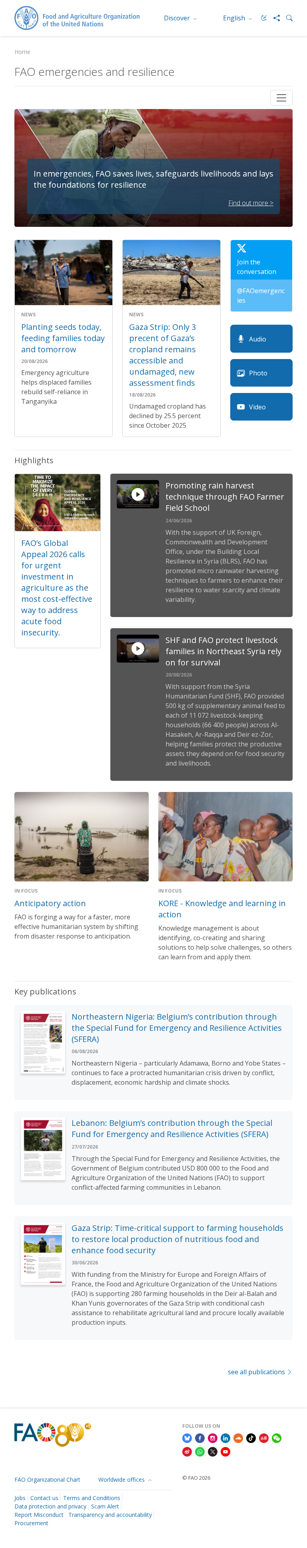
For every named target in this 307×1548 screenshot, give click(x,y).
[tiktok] (251, 1437)
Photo (258, 373)
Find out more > (250, 202)
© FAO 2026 (196, 1477)
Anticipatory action (50, 903)
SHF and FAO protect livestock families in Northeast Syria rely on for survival (223, 651)
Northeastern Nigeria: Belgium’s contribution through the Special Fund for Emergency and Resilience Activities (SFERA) (177, 1027)
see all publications (256, 1371)
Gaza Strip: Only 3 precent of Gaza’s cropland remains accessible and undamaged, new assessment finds (162, 355)
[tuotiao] (264, 1437)
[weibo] (187, 1451)
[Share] (273, 18)
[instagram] (212, 1437)
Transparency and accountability (110, 1514)
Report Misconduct (39, 1514)
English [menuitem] (235, 18)
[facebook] (200, 1437)
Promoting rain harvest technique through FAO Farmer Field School (224, 496)
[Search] (286, 18)
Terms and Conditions (91, 1498)
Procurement (31, 1523)
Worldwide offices (122, 1479)
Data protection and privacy (50, 1506)
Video (257, 407)
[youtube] (225, 1451)
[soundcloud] (238, 1437)
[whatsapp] (200, 1451)
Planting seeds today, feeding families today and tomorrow (63, 338)
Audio (257, 339)
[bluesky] (187, 1437)
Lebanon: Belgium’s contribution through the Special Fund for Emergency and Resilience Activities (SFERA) (172, 1128)
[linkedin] (225, 1437)
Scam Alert (105, 1506)
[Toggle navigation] (281, 98)
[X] (212, 1451)
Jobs (20, 1498)
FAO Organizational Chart (47, 1479)
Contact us (44, 1498)
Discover (177, 18)
